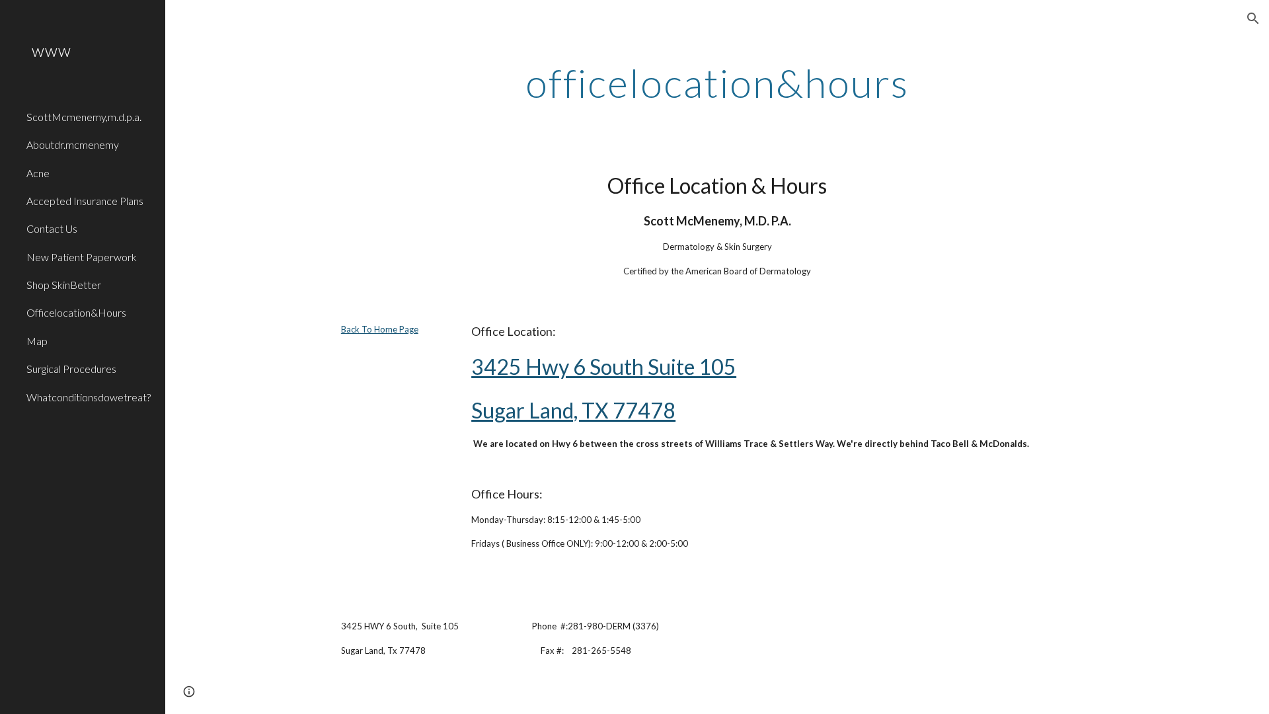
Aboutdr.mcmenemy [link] (72, 144)
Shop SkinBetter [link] (63, 284)
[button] (1253, 18)
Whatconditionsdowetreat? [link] (88, 397)
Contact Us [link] (51, 228)
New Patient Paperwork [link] (81, 257)
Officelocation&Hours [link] (76, 312)
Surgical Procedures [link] (71, 368)
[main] (717, 83)
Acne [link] (38, 173)
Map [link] (37, 341)
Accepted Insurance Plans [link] (84, 200)
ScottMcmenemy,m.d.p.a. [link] (83, 116)
